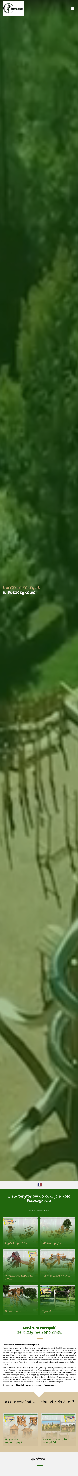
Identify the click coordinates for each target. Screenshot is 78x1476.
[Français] (40, 1184)
